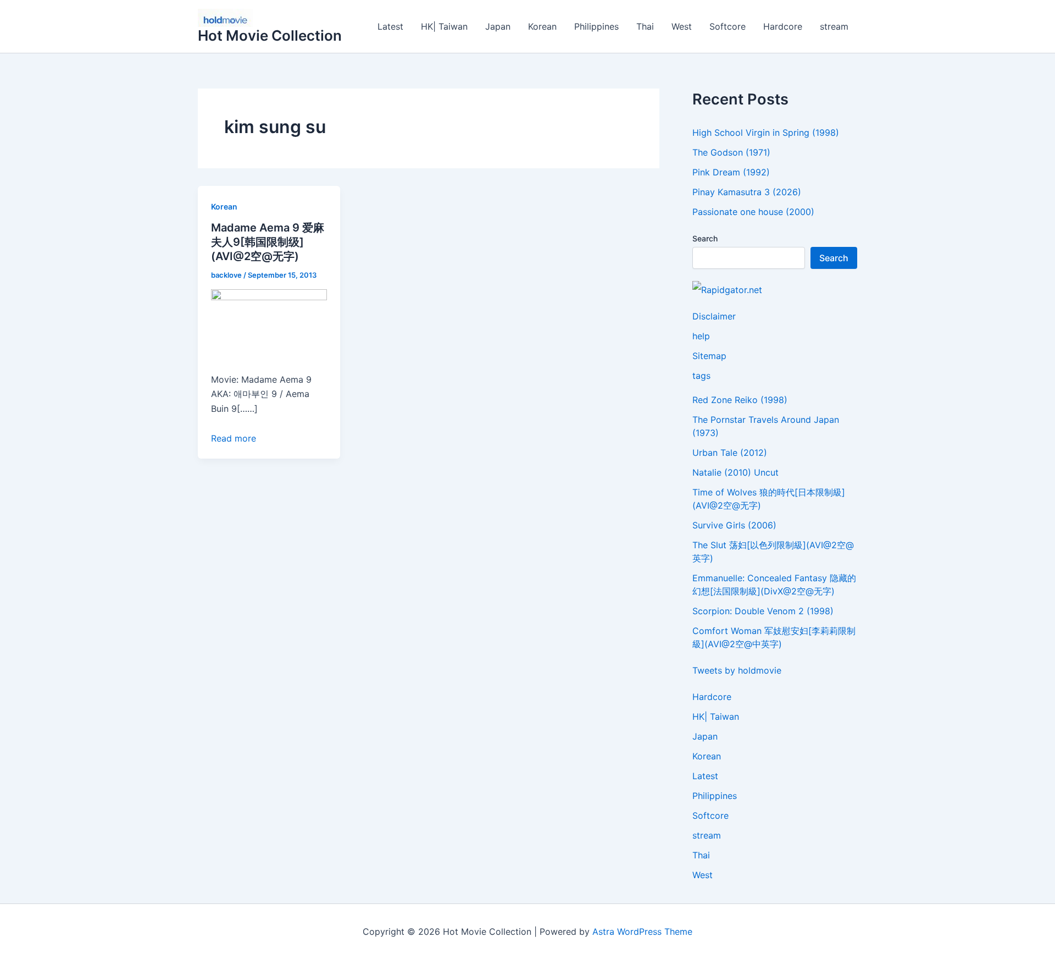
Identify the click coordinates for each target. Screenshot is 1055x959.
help (701, 335)
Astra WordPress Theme (642, 931)
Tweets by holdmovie (736, 670)
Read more (233, 438)
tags (701, 375)
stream (834, 26)
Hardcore (782, 26)
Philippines (596, 26)
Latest (390, 26)
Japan (497, 26)
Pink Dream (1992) (731, 172)
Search (705, 238)
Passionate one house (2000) (753, 211)
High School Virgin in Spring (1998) (765, 132)
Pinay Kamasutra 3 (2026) (746, 191)
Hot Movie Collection (270, 35)
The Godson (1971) (731, 152)
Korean (542, 26)
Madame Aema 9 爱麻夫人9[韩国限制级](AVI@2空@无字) (267, 242)
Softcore (727, 26)
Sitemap (709, 355)
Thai (645, 26)
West (681, 26)
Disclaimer (714, 316)
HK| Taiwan (444, 26)
